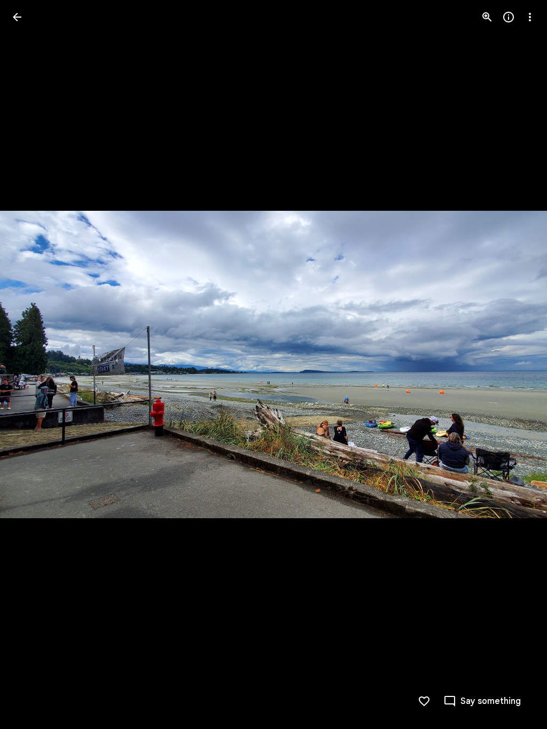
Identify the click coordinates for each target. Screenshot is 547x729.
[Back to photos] (17, 17)
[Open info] (508, 17)
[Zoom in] (487, 17)
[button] (30, 364)
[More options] (530, 17)
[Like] (424, 701)
